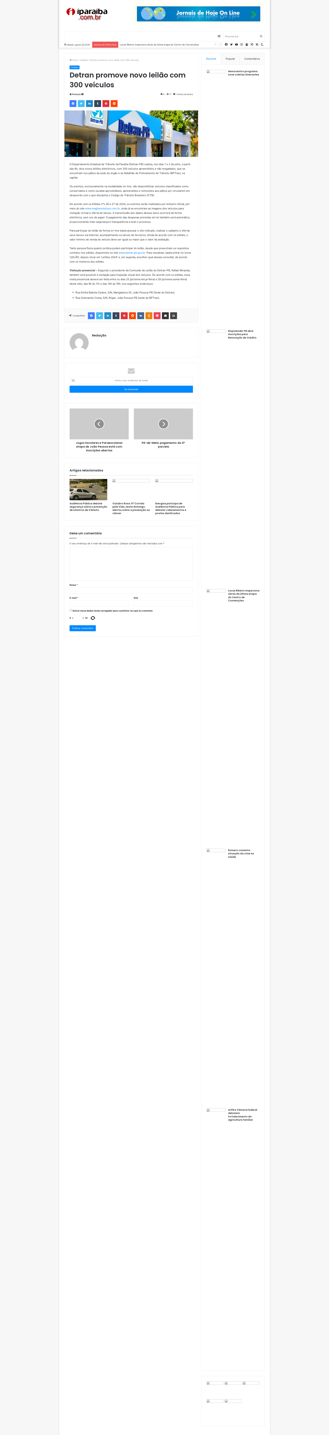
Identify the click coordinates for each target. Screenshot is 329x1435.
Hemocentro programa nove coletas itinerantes (243, 73)
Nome (74, 585)
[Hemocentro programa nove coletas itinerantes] (216, 198)
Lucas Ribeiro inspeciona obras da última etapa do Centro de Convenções (243, 595)
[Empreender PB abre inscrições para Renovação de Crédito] (216, 458)
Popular (230, 58)
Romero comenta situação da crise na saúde (143, 44)
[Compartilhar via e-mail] (165, 315)
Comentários (252, 58)
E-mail (74, 597)
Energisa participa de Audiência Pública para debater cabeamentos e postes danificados (170, 508)
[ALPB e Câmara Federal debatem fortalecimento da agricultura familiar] (216, 1237)
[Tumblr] (97, 103)
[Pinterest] (105, 103)
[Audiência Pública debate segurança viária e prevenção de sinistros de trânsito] (88, 489)
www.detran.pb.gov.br (132, 252)
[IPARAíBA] (86, 14)
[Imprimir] (173, 315)
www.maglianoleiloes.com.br (102, 208)
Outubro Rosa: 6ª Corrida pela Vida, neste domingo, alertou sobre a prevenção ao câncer (131, 508)
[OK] (148, 315)
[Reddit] (114, 103)
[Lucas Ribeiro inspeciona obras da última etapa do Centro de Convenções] (216, 717)
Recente (211, 58)
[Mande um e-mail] (82, 94)
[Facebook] (73, 103)
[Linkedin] (89, 103)
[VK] (140, 315)
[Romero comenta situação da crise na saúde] (216, 977)
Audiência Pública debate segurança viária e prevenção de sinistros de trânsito (88, 507)
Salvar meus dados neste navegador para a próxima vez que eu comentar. (112, 610)
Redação (76, 94)
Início (75, 60)
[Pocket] (157, 315)
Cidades (84, 60)
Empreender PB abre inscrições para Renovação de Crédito (242, 334)
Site (136, 597)
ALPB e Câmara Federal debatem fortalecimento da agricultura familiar (242, 1115)
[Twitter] (81, 103)
